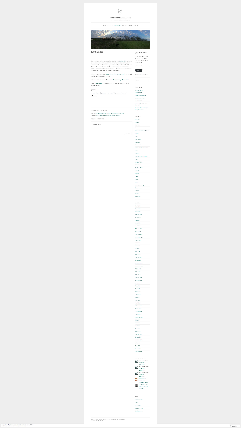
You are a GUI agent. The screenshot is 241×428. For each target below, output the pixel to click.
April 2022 (137, 223)
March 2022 (137, 226)
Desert (136, 133)
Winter (136, 193)
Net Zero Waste (138, 162)
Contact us (110, 25)
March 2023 (137, 211)
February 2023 (138, 214)
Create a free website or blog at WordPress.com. (103, 419)
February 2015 (138, 334)
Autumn (137, 122)
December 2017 (138, 280)
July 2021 (137, 243)
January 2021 (138, 260)
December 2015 (138, 311)
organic (137, 173)
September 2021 (138, 237)
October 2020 (138, 268)
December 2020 (138, 263)
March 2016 (137, 303)
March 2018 (137, 274)
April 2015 (137, 328)
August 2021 (138, 240)
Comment (128, 133)
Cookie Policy (24, 425)
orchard (137, 170)
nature (136, 159)
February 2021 (138, 257)
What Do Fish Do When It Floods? (130, 25)
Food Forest (138, 139)
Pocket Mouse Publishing (120, 17)
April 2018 (137, 271)
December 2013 (138, 351)
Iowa (136, 150)
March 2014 (137, 348)
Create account (138, 399)
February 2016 (138, 305)
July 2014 (137, 343)
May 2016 (137, 297)
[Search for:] (141, 80)
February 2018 (138, 277)
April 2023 (137, 208)
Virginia (137, 190)
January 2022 (138, 231)
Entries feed (138, 405)
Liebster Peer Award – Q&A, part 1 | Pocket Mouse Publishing (110, 113)
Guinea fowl (138, 145)
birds (136, 128)
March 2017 (137, 291)
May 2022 (137, 220)
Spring (136, 179)
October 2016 (138, 294)
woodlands (137, 196)
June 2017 (137, 285)
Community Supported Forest (142, 130)
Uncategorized (138, 187)
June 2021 (137, 246)
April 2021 (137, 251)
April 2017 (137, 288)
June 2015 (137, 323)
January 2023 (138, 217)
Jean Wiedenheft (143, 384)
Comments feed (139, 408)
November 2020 (138, 265)
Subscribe (139, 70)
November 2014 (138, 340)
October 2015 (138, 314)
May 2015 (137, 325)
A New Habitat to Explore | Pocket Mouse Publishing (108, 115)
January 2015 (138, 337)
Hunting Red (117, 25)
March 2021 (137, 254)
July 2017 (137, 283)
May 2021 (137, 248)
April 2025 (137, 206)
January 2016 (138, 308)
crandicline (141, 378)
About (104, 25)
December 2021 (138, 234)
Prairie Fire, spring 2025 (140, 95)
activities (137, 119)
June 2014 (137, 345)
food (136, 136)
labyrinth (137, 153)
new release (138, 165)
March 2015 (137, 331)
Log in (136, 402)
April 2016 (137, 300)
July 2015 (137, 320)
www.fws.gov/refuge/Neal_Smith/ (119, 80)
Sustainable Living (139, 185)
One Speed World (139, 167)
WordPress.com (138, 411)
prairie (136, 176)
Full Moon (137, 142)
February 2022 (138, 228)
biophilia (137, 125)
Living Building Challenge (141, 156)
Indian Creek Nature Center (141, 147)
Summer (137, 182)
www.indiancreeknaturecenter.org (115, 74)
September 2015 (138, 317)
